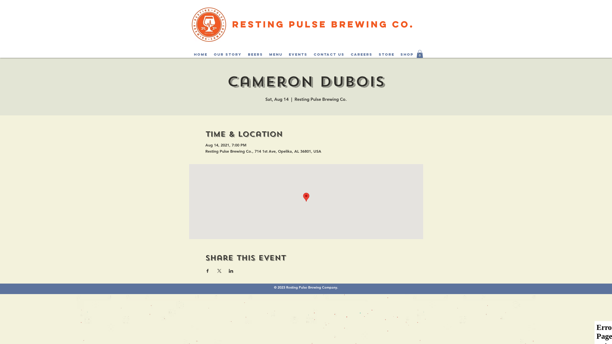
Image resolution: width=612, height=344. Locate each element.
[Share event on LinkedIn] (231, 271)
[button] (419, 54)
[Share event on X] (219, 271)
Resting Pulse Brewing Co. (323, 24)
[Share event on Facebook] (207, 271)
